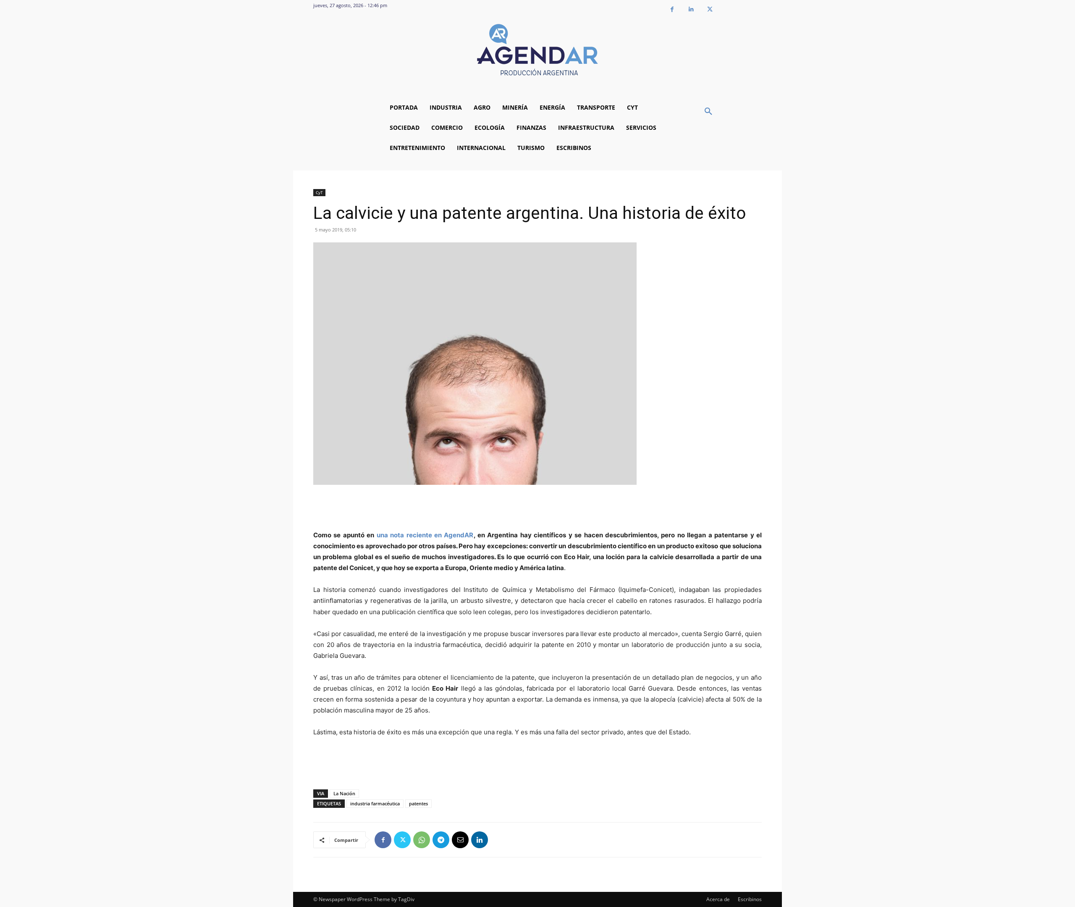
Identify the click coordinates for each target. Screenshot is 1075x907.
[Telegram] (441, 839)
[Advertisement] (537, 508)
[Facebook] (672, 9)
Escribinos (750, 899)
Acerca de (718, 899)
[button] (708, 112)
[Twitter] (710, 9)
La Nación (344, 793)
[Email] (460, 839)
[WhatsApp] (421, 839)
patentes (418, 803)
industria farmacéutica (375, 803)
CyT (319, 192)
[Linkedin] (691, 9)
